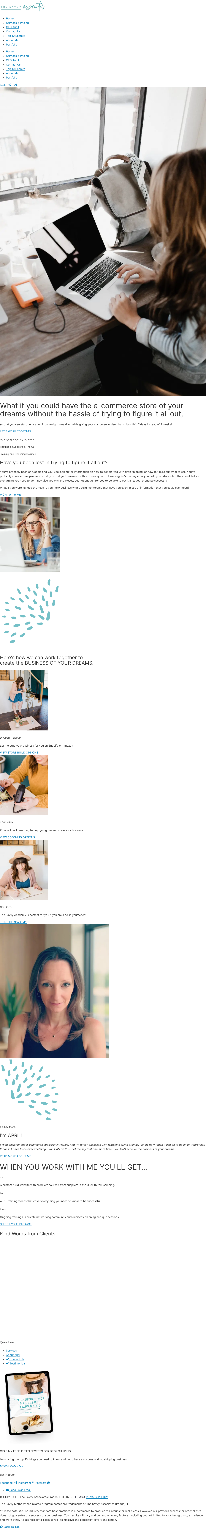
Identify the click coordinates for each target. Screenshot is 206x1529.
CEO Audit (12, 27)
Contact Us (13, 31)
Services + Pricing (17, 22)
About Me (12, 40)
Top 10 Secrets (15, 35)
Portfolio (11, 44)
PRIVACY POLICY (97, 1497)
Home (10, 18)
